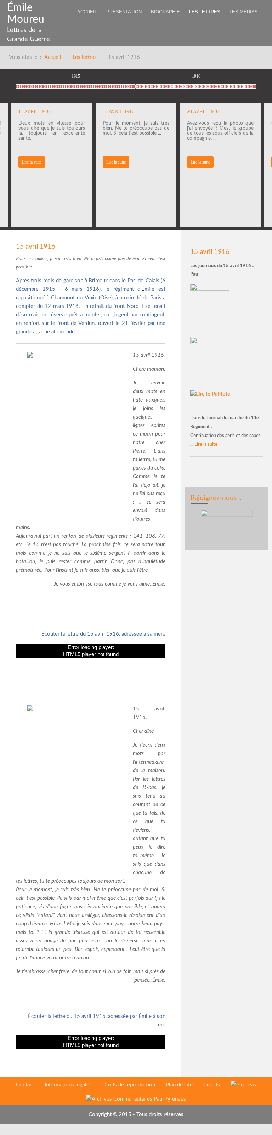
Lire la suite (31, 162)
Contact (25, 1084)
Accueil (52, 57)
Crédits (211, 1084)
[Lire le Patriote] (210, 394)
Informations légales (68, 1084)
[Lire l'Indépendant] (210, 310)
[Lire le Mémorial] (210, 363)
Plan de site (179, 1084)
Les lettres (85, 57)
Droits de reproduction (128, 1084)
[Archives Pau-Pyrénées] (136, 1099)
